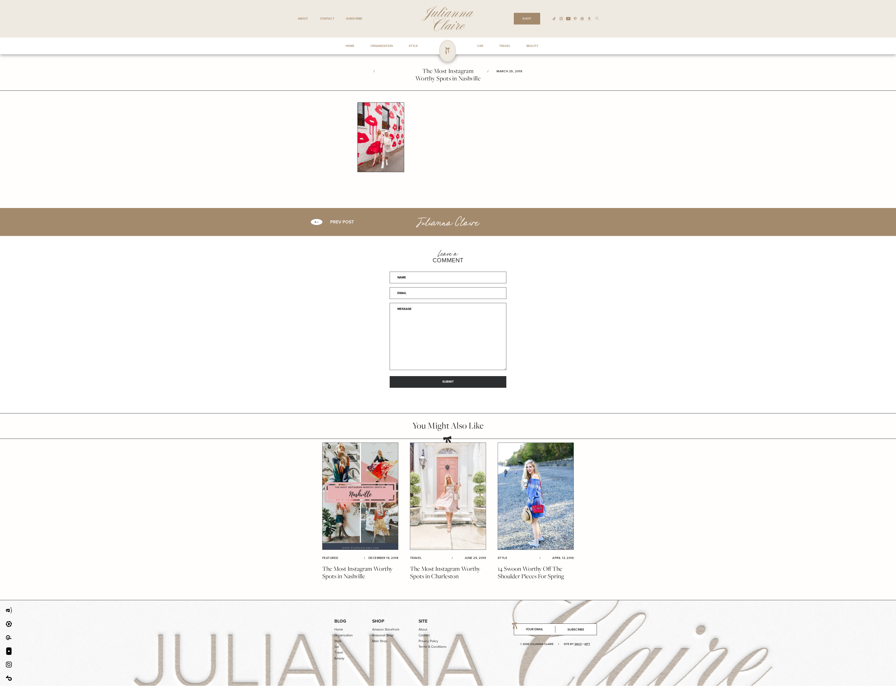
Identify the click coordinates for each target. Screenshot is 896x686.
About (303, 18)
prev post (342, 222)
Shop (378, 621)
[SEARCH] (596, 18)
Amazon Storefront (385, 629)
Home (338, 629)
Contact (327, 18)
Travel (338, 652)
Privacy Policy (428, 641)
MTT (587, 644)
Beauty (339, 658)
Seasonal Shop (383, 635)
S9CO (578, 644)
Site (423, 621)
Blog (340, 621)
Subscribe (354, 18)
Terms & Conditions (433, 646)
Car (336, 646)
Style (337, 641)
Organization (343, 635)
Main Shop (379, 641)
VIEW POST (360, 496)
